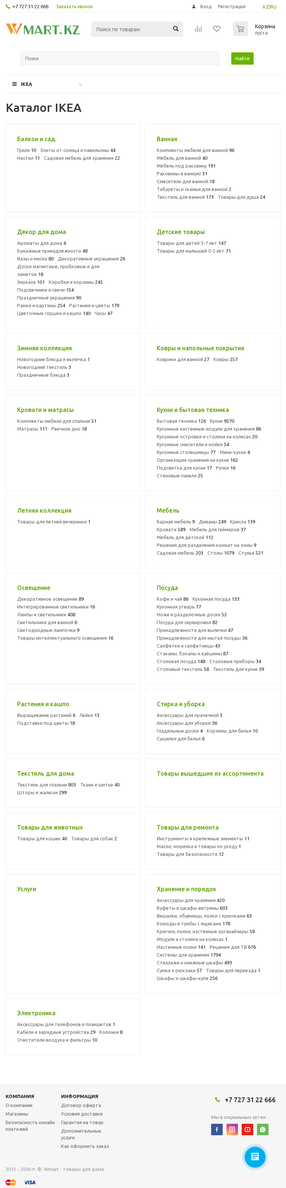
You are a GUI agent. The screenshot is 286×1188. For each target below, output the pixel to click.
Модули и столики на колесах (192, 939)
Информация (79, 1096)
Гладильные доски (180, 730)
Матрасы (32, 428)
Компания (20, 1096)
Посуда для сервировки (187, 622)
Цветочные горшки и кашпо (53, 313)
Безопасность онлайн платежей (30, 1126)
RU (273, 6)
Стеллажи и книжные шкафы (194, 962)
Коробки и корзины (76, 282)
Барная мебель (176, 521)
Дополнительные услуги (81, 1134)
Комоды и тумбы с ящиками (193, 923)
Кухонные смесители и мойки (193, 444)
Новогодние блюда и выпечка (53, 359)
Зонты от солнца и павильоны (77, 150)
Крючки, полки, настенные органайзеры (206, 931)
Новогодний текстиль (44, 367)
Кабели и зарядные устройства (56, 1032)
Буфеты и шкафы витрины (192, 908)
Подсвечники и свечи (45, 289)
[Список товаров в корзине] (255, 34)
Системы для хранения (189, 954)
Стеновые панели (180, 475)
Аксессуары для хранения (191, 900)
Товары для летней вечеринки (53, 521)
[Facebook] (217, 1129)
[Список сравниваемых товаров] (198, 31)
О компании (19, 1105)
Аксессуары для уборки (187, 723)
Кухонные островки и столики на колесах (207, 436)
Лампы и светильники (46, 614)
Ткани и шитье (100, 784)
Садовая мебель (180, 552)
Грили (26, 150)
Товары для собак (94, 838)
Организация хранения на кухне (197, 459)
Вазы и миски (35, 258)
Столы (220, 552)
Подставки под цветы (46, 723)
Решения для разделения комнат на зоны (206, 545)
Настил (28, 157)
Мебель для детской (185, 537)
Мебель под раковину (186, 165)
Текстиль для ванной (185, 196)
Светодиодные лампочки (48, 630)
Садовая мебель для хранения (82, 157)
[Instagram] (232, 1129)
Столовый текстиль (183, 669)
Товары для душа (241, 196)
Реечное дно (69, 428)
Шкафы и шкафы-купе (187, 978)
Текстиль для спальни (46, 784)
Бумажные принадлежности (52, 250)
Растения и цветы (94, 305)
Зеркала (31, 282)
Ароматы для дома (41, 243)
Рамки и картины (41, 305)
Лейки (89, 715)
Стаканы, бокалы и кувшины (192, 653)
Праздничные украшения (49, 297)
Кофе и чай (172, 598)
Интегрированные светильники (56, 606)
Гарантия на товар (82, 1122)
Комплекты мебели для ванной (195, 150)
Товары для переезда (233, 970)
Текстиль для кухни (238, 669)
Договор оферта (81, 1105)
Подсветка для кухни (184, 467)
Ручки (225, 467)
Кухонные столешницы (186, 452)
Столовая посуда (181, 661)
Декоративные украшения (91, 258)
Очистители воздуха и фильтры (57, 1039)
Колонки (111, 1032)
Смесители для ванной (185, 181)
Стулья (250, 552)
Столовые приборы (235, 661)
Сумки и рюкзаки (179, 970)
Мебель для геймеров (218, 529)
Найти (242, 58)
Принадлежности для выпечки (195, 630)
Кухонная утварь (179, 606)
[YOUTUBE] (247, 1129)
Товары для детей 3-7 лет (191, 243)
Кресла (242, 521)
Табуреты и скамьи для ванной (194, 189)
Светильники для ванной (47, 622)
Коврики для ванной (183, 359)
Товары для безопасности (190, 854)
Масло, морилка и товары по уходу (199, 846)
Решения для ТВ (233, 947)
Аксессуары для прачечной (189, 715)
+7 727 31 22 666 (30, 6)
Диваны (212, 521)
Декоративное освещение (50, 598)
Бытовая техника (181, 420)
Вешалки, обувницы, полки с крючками (204, 915)
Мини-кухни (235, 452)
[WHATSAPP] (262, 1129)
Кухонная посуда (216, 598)
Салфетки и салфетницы (188, 645)
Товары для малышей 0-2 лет (194, 250)
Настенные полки (181, 947)
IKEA (26, 84)
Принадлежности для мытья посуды (202, 637)
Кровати (171, 529)
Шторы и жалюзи (42, 792)
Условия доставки (82, 1113)
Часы (103, 313)
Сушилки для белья (180, 738)
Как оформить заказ (85, 1146)
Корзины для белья (232, 730)
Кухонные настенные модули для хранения (209, 428)
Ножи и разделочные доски (192, 614)
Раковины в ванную (182, 173)
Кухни (222, 420)
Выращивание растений (46, 715)
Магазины (17, 1113)
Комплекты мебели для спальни (56, 420)
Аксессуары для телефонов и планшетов (66, 1024)
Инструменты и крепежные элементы (203, 838)
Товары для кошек (42, 838)
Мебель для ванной (182, 157)
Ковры (225, 359)
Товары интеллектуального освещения (65, 637)
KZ (266, 6)
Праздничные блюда (43, 374)
